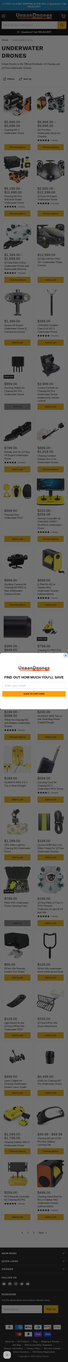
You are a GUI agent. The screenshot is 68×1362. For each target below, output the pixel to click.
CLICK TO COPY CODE (34, 694)
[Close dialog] (66, 655)
